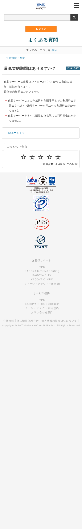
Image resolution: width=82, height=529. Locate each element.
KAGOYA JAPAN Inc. (44, 325)
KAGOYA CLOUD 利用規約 (42, 304)
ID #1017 (73, 68)
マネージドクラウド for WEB (42, 283)
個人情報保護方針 (28, 320)
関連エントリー (18, 133)
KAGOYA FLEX (42, 275)
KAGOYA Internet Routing (42, 271)
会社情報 (8, 320)
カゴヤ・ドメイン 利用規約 (42, 308)
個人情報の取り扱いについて (59, 320)
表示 (54, 50)
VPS (42, 266)
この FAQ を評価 (17, 146)
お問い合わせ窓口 (42, 312)
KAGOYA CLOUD (42, 279)
